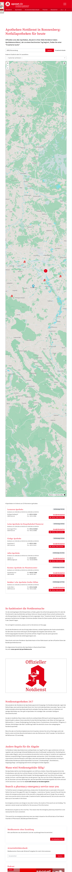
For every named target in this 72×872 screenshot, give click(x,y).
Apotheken (18, 10)
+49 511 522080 (33, 587)
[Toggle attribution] (64, 495)
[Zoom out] (7, 65)
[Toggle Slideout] (65, 4)
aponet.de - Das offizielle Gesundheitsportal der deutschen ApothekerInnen (17, 4)
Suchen (50, 50)
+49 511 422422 (33, 514)
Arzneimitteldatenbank (32, 10)
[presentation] (65, 9)
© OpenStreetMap (58, 495)
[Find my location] (64, 63)
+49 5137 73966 (33, 572)
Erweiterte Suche (60, 50)
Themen (45, 10)
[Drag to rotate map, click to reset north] (7, 68)
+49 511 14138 (32, 543)
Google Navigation (59, 514)
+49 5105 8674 (32, 558)
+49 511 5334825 (33, 529)
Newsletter (54, 10)
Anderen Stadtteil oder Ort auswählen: (16, 54)
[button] (33, 286)
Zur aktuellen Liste (57, 839)
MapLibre (51, 495)
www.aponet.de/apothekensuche (21, 649)
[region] (36, 279)
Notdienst (9, 10)
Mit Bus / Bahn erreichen (57, 517)
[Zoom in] (7, 63)
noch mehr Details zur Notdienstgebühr (37, 781)
